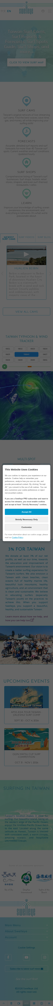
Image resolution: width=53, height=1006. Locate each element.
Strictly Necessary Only (26, 519)
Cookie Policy (17, 537)
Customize (26, 527)
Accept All (26, 512)
